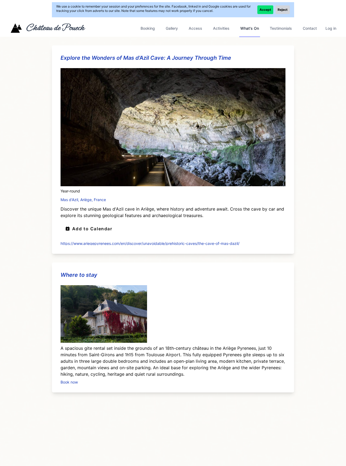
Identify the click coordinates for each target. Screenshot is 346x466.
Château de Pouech (55, 27)
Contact (310, 28)
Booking (148, 28)
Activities (221, 28)
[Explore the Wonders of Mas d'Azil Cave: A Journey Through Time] (173, 127)
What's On (249, 28)
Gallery (172, 28)
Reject (283, 10)
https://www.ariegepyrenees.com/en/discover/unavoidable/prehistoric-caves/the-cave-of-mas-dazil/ (150, 243)
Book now (69, 382)
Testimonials (281, 28)
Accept (265, 10)
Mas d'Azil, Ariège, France (83, 199)
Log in (330, 28)
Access (195, 28)
